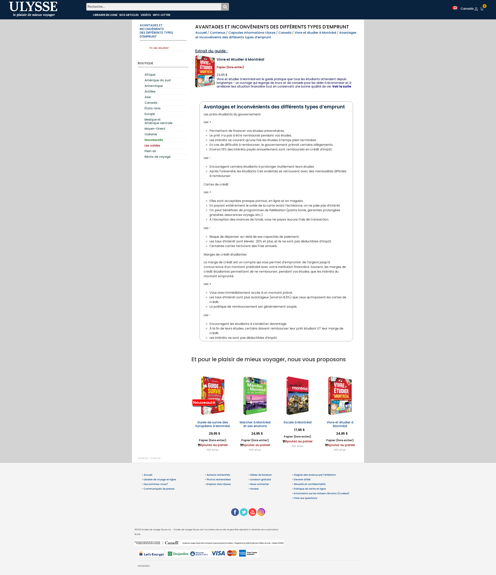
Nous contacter (259, 484)
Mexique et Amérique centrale (158, 121)
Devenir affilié (302, 479)
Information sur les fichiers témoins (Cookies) (321, 493)
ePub (215, 450)
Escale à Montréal (298, 422)
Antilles (150, 91)
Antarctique (154, 86)
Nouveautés (154, 140)
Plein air (150, 151)
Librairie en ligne (105, 15)
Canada (151, 103)
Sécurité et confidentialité (310, 484)
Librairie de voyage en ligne (160, 479)
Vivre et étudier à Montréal (315, 32)
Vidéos (146, 15)
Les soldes (152, 145)
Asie (148, 97)
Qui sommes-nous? (156, 484)
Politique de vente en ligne (310, 488)
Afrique (150, 75)
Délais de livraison (261, 474)
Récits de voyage (157, 157)
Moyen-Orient (155, 129)
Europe (150, 114)
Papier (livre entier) (212, 440)
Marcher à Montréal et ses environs (255, 424)
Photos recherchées (219, 479)
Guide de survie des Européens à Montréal (212, 424)
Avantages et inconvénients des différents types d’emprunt (156, 31)
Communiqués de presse (159, 488)
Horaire (254, 488)
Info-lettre (161, 15)
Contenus (217, 32)
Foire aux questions (305, 498)
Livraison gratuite (260, 479)
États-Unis (153, 108)
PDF (209, 450)
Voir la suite (341, 86)
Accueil (201, 32)
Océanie (151, 134)
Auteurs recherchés (218, 474)
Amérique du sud (157, 80)
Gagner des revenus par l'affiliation (315, 474)
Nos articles (129, 15)
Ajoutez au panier (214, 445)
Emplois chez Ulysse (219, 484)
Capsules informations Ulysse (251, 32)
